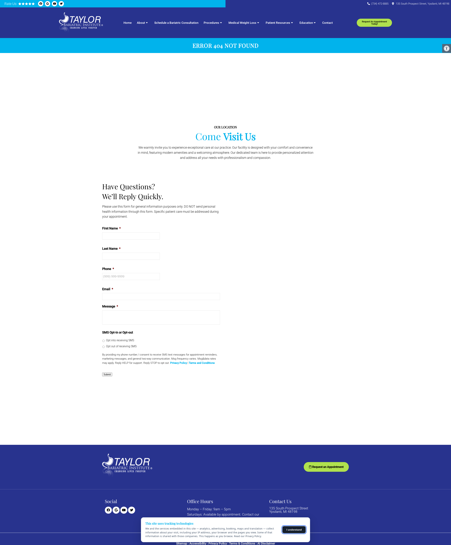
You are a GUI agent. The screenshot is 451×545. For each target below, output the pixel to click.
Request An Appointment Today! (374, 22)
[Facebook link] (40, 3)
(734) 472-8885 (379, 3)
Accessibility (197, 543)
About (141, 22)
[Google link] (47, 3)
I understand (294, 529)
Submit (107, 374)
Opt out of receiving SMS (121, 346)
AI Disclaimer (266, 543)
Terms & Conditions (242, 543)
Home (127, 22)
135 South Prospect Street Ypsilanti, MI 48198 (288, 510)
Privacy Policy (178, 363)
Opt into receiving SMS (120, 340)
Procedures (211, 22)
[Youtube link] (54, 3)
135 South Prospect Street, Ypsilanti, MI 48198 (422, 3)
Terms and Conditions (202, 363)
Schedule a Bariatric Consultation (176, 22)
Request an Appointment (327, 467)
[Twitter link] (61, 3)
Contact (327, 22)
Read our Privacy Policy (247, 536)
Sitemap (181, 543)
